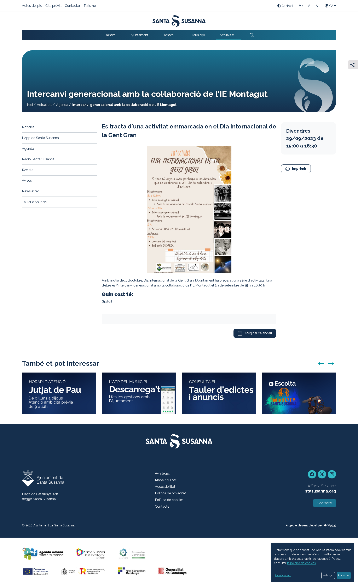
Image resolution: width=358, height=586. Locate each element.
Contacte (162, 506)
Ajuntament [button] (139, 35)
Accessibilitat (165, 487)
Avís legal (162, 473)
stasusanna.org (320, 491)
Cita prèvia (53, 6)
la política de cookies (301, 563)
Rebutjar (328, 575)
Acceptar (344, 575)
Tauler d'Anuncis (34, 202)
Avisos (27, 180)
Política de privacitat (170, 493)
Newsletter (30, 191)
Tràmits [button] (110, 35)
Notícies (28, 127)
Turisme (89, 6)
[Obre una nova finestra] (219, 393)
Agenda (62, 105)
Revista (27, 170)
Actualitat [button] (227, 35)
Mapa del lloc (165, 480)
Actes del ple (32, 6)
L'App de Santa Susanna (40, 138)
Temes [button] (168, 35)
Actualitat (44, 105)
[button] (296, 168)
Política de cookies (169, 500)
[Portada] (179, 21)
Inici (30, 105)
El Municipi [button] (197, 35)
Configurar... (283, 575)
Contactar (72, 6)
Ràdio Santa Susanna (38, 159)
